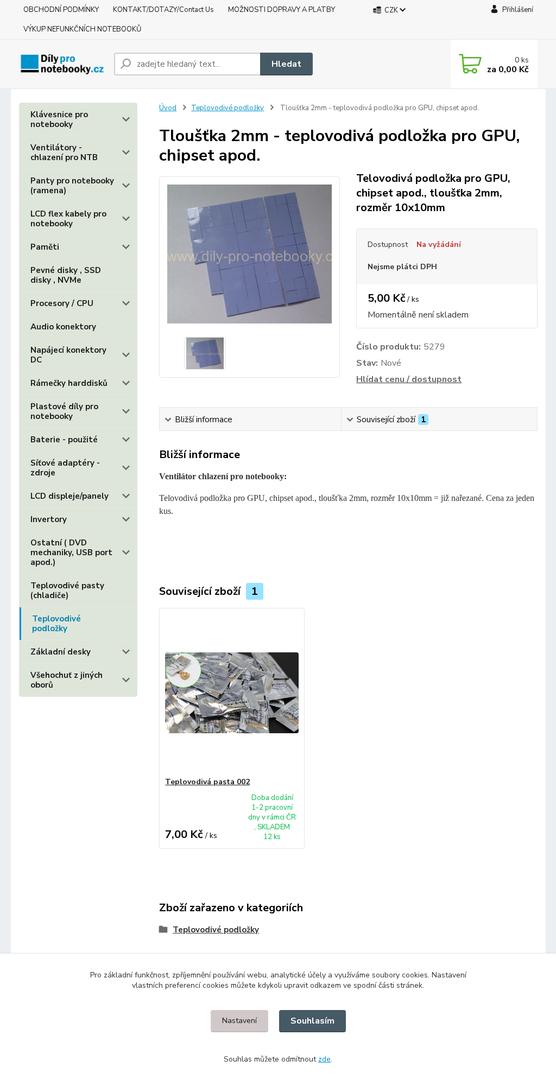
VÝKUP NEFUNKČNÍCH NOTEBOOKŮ (82, 29)
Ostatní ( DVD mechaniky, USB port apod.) (71, 552)
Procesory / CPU (61, 303)
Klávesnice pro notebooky (59, 119)
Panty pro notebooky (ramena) (72, 185)
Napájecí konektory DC (68, 355)
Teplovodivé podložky (56, 623)
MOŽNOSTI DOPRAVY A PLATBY (281, 10)
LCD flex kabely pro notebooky (68, 218)
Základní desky (60, 651)
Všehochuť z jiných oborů (66, 680)
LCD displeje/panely (69, 496)
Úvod (167, 108)
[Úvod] (62, 64)
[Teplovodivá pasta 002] (232, 692)
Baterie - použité (64, 439)
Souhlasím (312, 1021)
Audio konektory (63, 326)
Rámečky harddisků (69, 383)
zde (324, 1059)
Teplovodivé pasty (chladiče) (67, 590)
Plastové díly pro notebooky (64, 411)
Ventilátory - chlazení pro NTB (64, 152)
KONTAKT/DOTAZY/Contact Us (163, 10)
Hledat (286, 64)
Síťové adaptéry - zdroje (65, 468)
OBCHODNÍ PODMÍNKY (61, 10)
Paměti (44, 247)
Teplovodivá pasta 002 (207, 782)
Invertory (48, 519)
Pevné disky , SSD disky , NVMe (65, 275)
